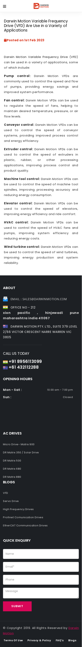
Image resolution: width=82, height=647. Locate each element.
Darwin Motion (15, 57)
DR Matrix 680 (12, 469)
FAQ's (60, 640)
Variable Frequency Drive (48, 57)
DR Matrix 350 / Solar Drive (21, 452)
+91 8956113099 (25, 361)
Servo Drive (11, 501)
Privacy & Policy (39, 640)
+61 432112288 (24, 367)
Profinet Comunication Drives (23, 517)
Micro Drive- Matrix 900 (19, 444)
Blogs (72, 640)
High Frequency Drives (18, 509)
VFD (74, 57)
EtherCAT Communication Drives (25, 525)
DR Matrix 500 (12, 460)
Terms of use (13, 640)
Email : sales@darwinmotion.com (39, 299)
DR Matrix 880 (12, 477)
